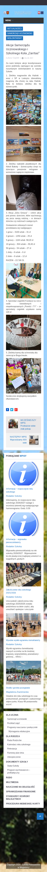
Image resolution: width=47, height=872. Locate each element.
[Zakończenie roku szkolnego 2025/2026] (23, 574)
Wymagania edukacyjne (19, 731)
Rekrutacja (12, 749)
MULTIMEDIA (12, 782)
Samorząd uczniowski (19, 33)
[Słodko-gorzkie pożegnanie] (23, 672)
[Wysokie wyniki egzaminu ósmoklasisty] (23, 625)
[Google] (16, 409)
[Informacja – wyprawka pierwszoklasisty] (23, 524)
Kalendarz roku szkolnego (18, 744)
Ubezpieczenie (14, 757)
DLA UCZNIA (12, 715)
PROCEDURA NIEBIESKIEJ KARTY (23, 804)
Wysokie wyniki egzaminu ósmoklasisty (23, 640)
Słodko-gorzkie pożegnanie (18, 688)
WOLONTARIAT (14, 38)
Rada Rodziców (14, 740)
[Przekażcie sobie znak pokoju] (13, 423)
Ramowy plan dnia (15, 753)
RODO (9, 777)
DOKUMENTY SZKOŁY (17, 762)
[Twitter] (11, 409)
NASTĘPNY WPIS (18, 437)
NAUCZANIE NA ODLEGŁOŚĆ (20, 787)
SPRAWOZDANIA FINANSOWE (21, 791)
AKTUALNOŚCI (14, 29)
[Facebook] (7, 409)
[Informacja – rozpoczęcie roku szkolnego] (23, 473)
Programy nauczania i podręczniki (22, 727)
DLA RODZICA (13, 736)
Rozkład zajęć (13, 723)
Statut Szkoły (13, 766)
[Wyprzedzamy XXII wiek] (34, 440)
